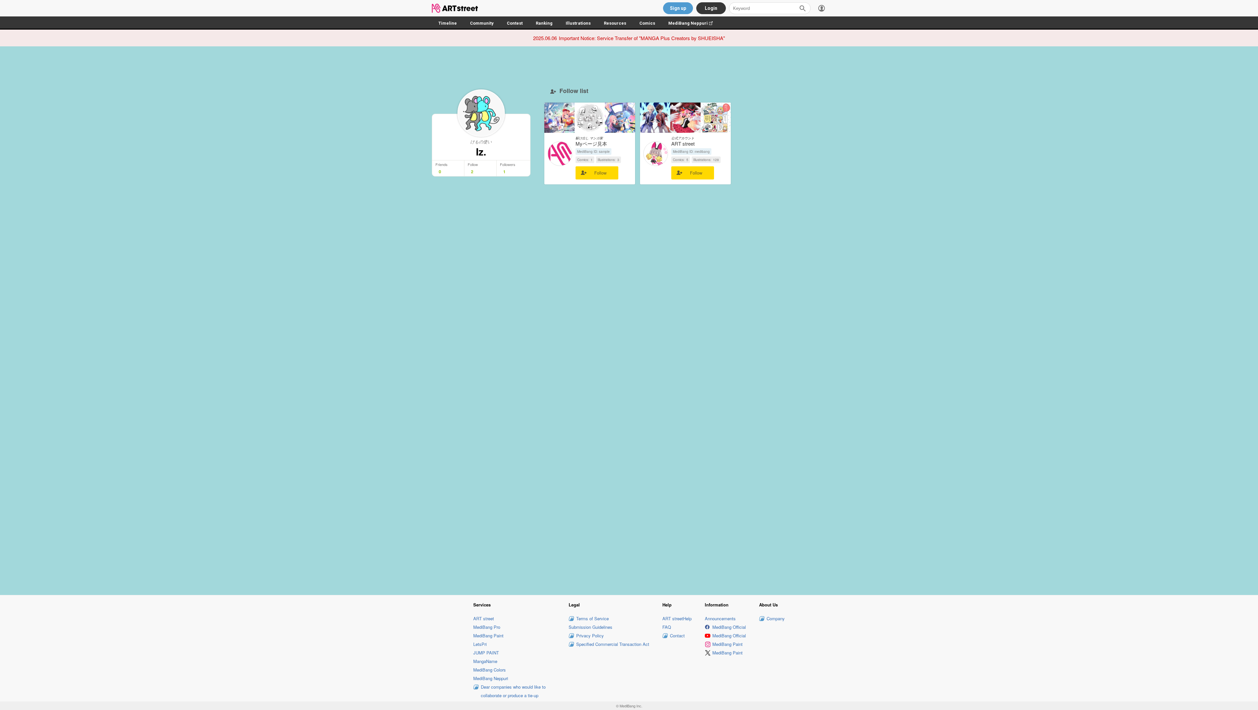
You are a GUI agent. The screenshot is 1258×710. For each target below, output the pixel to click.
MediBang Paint (488, 635)
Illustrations (578, 23)
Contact (677, 635)
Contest (515, 23)
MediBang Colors (489, 670)
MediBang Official (729, 627)
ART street (483, 618)
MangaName (485, 661)
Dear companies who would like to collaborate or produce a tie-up (513, 691)
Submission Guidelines (590, 627)
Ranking (544, 23)
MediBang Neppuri (693, 23)
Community (482, 23)
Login (711, 8)
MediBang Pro (486, 627)
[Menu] (821, 8)
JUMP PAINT (486, 653)
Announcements (720, 618)
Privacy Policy (590, 635)
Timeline (447, 23)
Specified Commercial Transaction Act (612, 644)
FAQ (666, 627)
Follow (600, 173)
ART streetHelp (677, 618)
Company (776, 618)
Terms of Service (592, 618)
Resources (615, 23)
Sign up (678, 8)
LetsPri (480, 644)
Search (802, 8)
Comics (647, 23)
